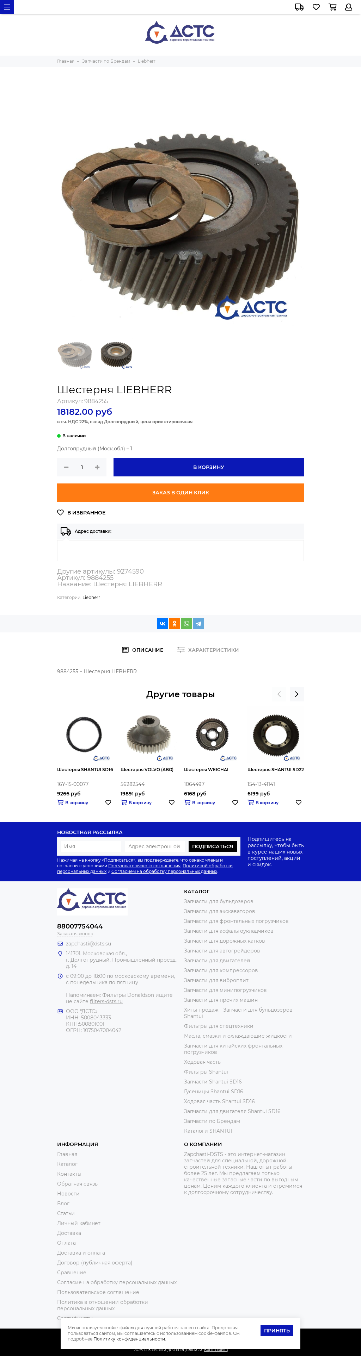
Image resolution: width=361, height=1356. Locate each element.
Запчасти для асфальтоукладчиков (229, 931)
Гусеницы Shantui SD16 (213, 1091)
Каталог (67, 1164)
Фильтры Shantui (206, 1072)
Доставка (69, 1233)
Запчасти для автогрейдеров (222, 951)
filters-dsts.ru (106, 1001)
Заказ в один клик (180, 492)
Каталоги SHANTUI (208, 1131)
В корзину (208, 467)
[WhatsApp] (186, 623)
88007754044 (80, 926)
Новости (68, 1194)
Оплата (66, 1243)
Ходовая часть (202, 1062)
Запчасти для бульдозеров (218, 901)
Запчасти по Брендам (212, 1121)
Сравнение (71, 1272)
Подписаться (212, 846)
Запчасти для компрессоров (221, 970)
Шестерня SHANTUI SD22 (275, 769)
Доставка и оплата (81, 1253)
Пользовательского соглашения (144, 865)
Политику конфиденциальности (129, 1339)
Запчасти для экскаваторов (219, 911)
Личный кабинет (78, 1223)
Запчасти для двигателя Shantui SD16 (232, 1111)
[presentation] (279, 694)
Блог (63, 1203)
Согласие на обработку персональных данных (117, 1282)
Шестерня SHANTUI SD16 (85, 769)
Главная (67, 1154)
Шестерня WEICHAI (206, 769)
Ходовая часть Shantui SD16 (219, 1101)
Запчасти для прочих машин (221, 1000)
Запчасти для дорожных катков (224, 941)
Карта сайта (216, 1349)
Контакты (69, 1174)
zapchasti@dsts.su (88, 944)
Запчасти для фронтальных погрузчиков (236, 921)
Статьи (66, 1213)
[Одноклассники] (174, 623)
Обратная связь (77, 1184)
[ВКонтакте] (162, 623)
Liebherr (91, 597)
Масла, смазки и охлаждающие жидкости (238, 1036)
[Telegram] (198, 623)
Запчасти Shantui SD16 (213, 1082)
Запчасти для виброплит (216, 980)
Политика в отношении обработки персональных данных (102, 1305)
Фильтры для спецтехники (218, 1026)
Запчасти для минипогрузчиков (225, 990)
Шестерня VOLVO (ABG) (147, 769)
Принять (277, 1330)
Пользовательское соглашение (98, 1292)
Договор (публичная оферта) (95, 1263)
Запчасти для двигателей (217, 960)
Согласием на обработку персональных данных (164, 871)
